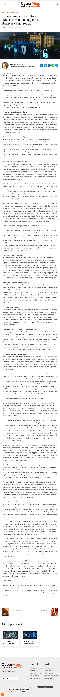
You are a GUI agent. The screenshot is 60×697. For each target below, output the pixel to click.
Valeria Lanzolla (48, 673)
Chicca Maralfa (48, 670)
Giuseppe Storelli (49, 668)
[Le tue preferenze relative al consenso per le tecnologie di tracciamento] (2, 694)
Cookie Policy (49, 687)
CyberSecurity (34, 675)
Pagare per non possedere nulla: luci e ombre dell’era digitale (30, 642)
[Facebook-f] (3, 679)
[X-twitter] (12, 679)
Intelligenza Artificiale (36, 668)
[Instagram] (8, 679)
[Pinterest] (16, 679)
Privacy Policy (41, 687)
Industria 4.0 (34, 670)
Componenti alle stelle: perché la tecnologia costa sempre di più (9, 642)
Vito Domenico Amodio (51, 675)
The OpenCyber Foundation (13, 691)
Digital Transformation (36, 673)
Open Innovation (35, 678)
